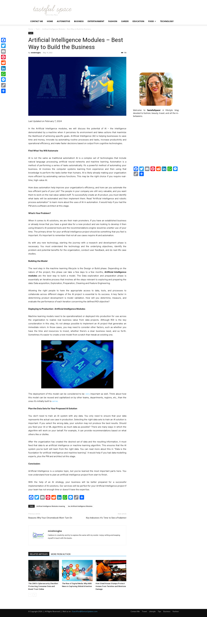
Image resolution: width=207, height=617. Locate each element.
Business (79, 21)
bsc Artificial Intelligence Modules (80, 506)
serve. (55, 401)
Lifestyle (152, 611)
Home (50, 21)
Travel (144, 611)
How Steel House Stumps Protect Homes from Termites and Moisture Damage (111, 586)
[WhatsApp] (3, 74)
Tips (159, 611)
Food (151, 21)
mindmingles (36, 53)
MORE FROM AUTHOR (61, 554)
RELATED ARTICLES (39, 554)
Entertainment (96, 21)
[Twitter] (3, 46)
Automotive (63, 21)
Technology (167, 21)
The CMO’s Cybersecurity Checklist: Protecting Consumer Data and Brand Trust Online (43, 586)
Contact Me (36, 21)
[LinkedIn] (3, 68)
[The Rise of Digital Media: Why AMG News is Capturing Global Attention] (77, 570)
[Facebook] (3, 40)
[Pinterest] (3, 57)
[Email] (3, 51)
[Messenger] (3, 79)
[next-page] (34, 595)
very (87, 393)
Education (138, 21)
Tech (38, 29)
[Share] (3, 91)
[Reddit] (3, 62)
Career (125, 21)
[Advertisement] (156, 49)
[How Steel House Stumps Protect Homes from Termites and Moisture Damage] (111, 570)
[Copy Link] (3, 85)
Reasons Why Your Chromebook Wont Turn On (50, 518)
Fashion (112, 21)
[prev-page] (30, 595)
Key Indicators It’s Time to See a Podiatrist (106, 518)
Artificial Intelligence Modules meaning (50, 506)
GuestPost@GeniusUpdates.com (84, 611)
